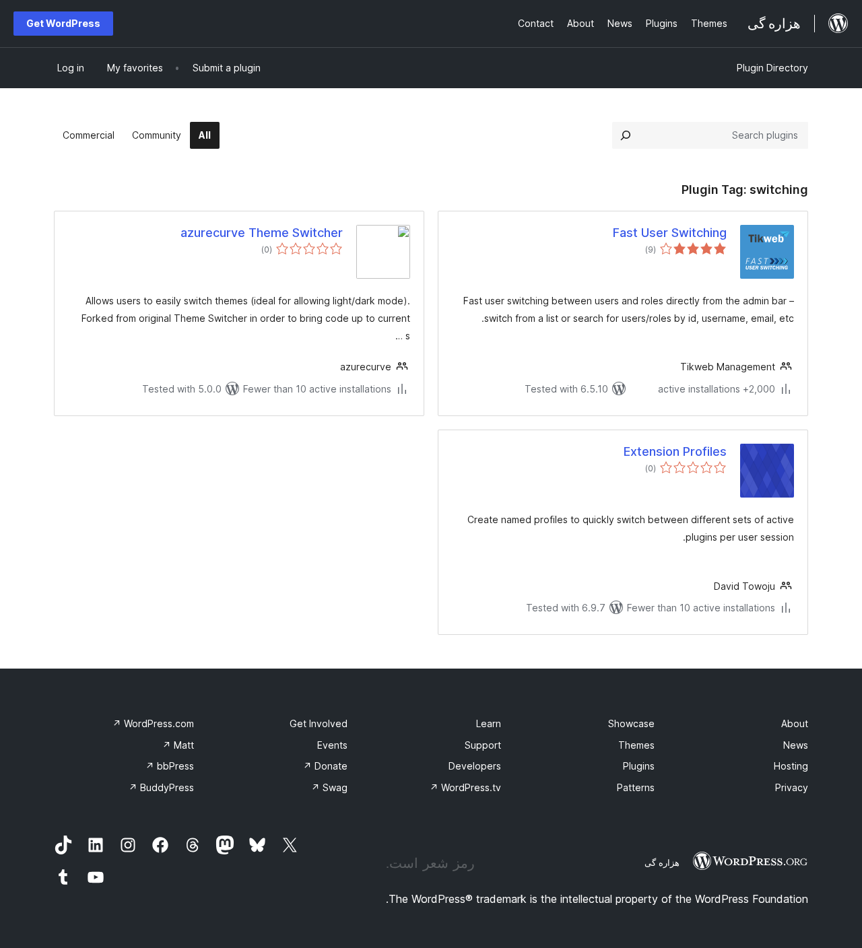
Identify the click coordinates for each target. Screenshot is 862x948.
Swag (329, 787)
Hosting (791, 766)
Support (483, 745)
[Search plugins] (625, 135)
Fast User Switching (670, 233)
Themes (636, 745)
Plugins (639, 766)
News (795, 745)
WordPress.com (153, 723)
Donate (325, 766)
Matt (178, 745)
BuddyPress (161, 787)
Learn (488, 723)
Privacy (791, 787)
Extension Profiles (675, 451)
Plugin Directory (772, 67)
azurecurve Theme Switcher (261, 233)
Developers (475, 766)
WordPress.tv (465, 787)
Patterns (636, 787)
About (794, 723)
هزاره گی (661, 862)
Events (332, 745)
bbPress (169, 766)
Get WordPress (63, 23)
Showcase (631, 723)
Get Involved (318, 723)
